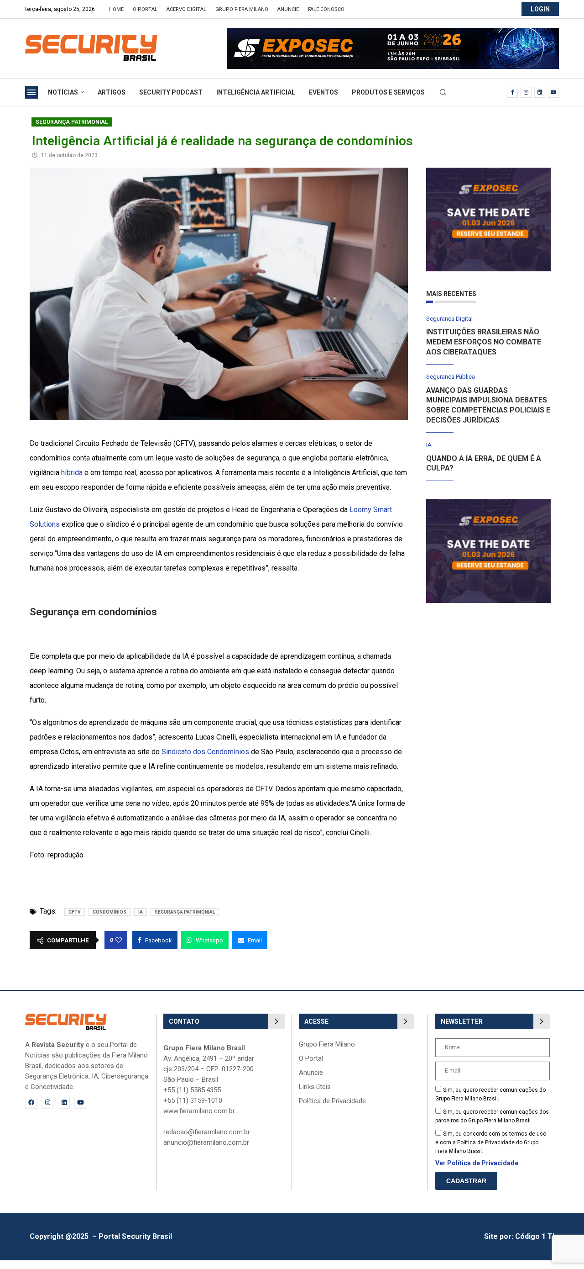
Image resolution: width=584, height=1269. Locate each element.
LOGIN (540, 9)
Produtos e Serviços (388, 92)
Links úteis (315, 1087)
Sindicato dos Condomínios (205, 751)
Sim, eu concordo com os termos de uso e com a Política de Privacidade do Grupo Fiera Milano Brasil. (490, 1142)
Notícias (63, 92)
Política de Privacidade (332, 1101)
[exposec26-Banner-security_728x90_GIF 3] (393, 32)
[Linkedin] (539, 92)
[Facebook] (512, 92)
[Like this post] (118, 940)
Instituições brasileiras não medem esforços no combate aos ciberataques (483, 342)
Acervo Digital (186, 9)
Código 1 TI (534, 1236)
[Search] (443, 92)
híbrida (72, 472)
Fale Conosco (326, 9)
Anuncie (288, 9)
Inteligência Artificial (255, 92)
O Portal (145, 9)
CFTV (74, 912)
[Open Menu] (31, 92)
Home (116, 9)
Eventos (323, 92)
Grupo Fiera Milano (241, 9)
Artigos (111, 92)
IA (140, 912)
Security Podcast (171, 92)
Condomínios (109, 912)
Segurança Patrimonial (72, 122)
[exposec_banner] (488, 172)
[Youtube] (553, 92)
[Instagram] (526, 92)
